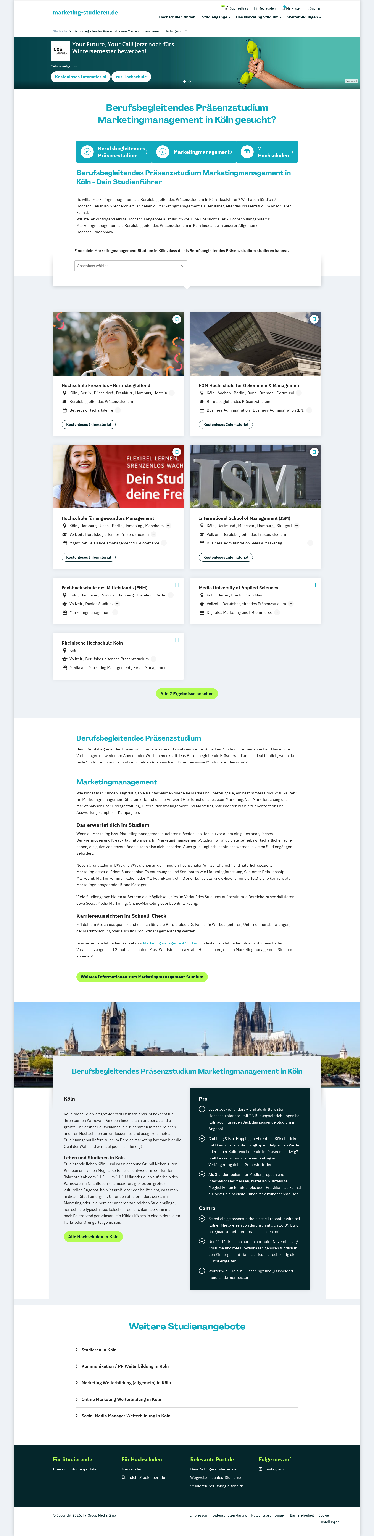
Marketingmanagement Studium (171, 943)
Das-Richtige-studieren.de (213, 1469)
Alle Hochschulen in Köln (93, 1236)
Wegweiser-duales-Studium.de (217, 1477)
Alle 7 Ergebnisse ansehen (187, 693)
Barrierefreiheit (302, 1515)
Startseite (60, 31)
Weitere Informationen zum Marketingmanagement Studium (142, 977)
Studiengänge (214, 16)
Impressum (199, 1515)
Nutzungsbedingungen (268, 1515)
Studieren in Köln (99, 1350)
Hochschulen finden (177, 16)
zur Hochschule (131, 77)
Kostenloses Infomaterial (80, 77)
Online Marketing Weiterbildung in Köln (121, 1399)
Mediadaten (132, 1469)
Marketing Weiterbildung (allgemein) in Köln (126, 1382)
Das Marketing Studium (257, 16)
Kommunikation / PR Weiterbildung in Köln (125, 1366)
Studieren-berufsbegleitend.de (217, 1485)
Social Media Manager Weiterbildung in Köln (126, 1416)
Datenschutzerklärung (230, 1515)
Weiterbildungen (302, 16)
